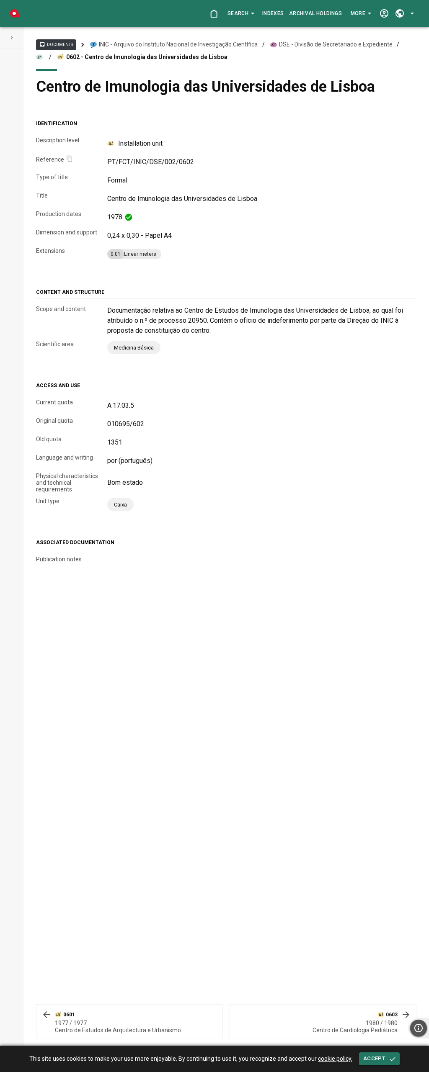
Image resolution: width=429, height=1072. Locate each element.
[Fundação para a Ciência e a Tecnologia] (15, 13)
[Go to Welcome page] (214, 13)
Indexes (273, 13)
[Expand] (11, 37)
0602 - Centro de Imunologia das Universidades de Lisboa (146, 57)
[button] (241, 13)
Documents (56, 44)
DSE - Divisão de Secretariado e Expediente (336, 44)
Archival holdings (315, 13)
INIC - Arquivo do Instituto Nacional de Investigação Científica (178, 44)
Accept (374, 1058)
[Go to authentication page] (384, 13)
